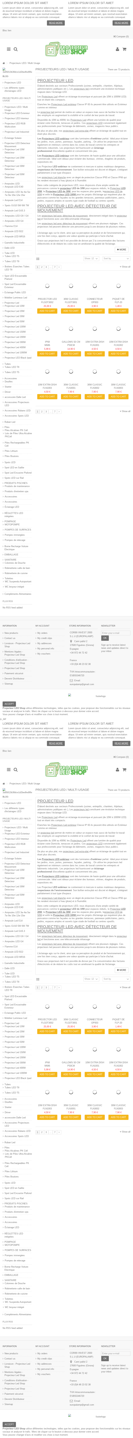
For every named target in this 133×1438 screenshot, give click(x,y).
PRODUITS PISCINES (16, 483)
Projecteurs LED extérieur (55, 138)
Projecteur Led (55, 80)
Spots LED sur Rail (14, 478)
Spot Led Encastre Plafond (18, 472)
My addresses (44, 643)
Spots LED (10, 462)
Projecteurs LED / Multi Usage (16, 108)
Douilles (9, 381)
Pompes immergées (15, 535)
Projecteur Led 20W (14, 311)
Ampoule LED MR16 (15, 236)
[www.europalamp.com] (66, 49)
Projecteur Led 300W (15, 342)
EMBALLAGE (11, 554)
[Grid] (37, 259)
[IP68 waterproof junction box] (47, 328)
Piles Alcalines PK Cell (16, 430)
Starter (8, 386)
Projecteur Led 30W (14, 316)
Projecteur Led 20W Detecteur (14, 159)
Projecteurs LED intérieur (55, 155)
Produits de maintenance (17, 486)
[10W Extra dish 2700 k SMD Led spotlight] (95, 328)
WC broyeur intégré (14, 586)
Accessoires (11, 378)
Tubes (8, 364)
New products (11, 633)
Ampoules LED (12, 183)
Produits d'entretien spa (16, 491)
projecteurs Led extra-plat (76, 131)
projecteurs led (81, 89)
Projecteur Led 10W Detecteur (14, 151)
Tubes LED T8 (12, 261)
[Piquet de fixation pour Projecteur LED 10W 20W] (118, 286)
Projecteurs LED (13, 82)
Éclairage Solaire (13, 138)
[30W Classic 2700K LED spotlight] (71, 371)
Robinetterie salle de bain (17, 568)
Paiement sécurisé (14, 673)
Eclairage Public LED (15, 292)
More (122, 249)
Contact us (10, 638)
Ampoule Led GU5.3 (15, 210)
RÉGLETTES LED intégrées (14, 515)
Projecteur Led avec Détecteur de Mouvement (77, 208)
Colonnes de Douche (15, 563)
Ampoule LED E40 (14, 186)
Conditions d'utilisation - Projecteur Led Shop (16, 661)
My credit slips (44, 638)
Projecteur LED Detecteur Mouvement (17, 145)
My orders (42, 633)
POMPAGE (10, 521)
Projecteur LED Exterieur (17, 113)
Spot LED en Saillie (14, 467)
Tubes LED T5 (12, 256)
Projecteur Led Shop (15, 668)
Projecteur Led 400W (15, 347)
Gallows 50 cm (71, 342)
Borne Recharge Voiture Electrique (16, 548)
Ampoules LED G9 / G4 (16, 215)
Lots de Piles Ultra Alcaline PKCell (18, 435)
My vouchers (43, 653)
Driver (8, 392)
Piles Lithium (11, 451)
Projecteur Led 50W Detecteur (14, 176)
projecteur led (47, 112)
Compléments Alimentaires (18, 594)
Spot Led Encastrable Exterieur (15, 286)
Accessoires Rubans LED (17, 410)
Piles (7, 427)
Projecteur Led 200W (15, 337)
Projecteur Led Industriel (17, 132)
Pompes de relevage (15, 540)
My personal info (45, 648)
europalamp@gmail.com (82, 684)
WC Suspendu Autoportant (18, 581)
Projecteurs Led (49, 96)
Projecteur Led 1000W (16, 352)
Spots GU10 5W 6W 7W (17, 205)
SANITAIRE (10, 559)
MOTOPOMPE (12, 524)
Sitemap (9, 683)
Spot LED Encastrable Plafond (16, 277)
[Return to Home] (4, 63)
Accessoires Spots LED (17, 415)
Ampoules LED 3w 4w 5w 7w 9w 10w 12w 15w (17, 193)
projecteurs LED (94, 123)
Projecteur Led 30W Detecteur (14, 167)
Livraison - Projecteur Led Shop (17, 645)
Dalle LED (10, 248)
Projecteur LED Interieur (17, 118)
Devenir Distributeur (14, 678)
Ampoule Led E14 (14, 200)
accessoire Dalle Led (15, 397)
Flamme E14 (11, 226)
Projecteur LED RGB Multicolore (15, 125)
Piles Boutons (12, 456)
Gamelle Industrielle (14, 242)
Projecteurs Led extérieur (63, 104)
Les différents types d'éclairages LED (14, 89)
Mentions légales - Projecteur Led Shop (15, 653)
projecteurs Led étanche (54, 177)
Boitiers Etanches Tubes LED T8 (17, 268)
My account (42, 626)
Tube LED (10, 253)
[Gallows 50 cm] (71, 328)
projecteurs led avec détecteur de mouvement (65, 215)
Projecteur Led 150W (15, 332)
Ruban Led (10, 422)
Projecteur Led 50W (14, 321)
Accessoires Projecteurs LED (17, 404)
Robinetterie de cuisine (16, 573)
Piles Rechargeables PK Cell (17, 444)
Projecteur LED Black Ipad (18, 357)
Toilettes (9, 578)
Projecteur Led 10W (14, 306)
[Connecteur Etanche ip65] (95, 286)
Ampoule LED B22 (14, 231)
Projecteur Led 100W (15, 326)
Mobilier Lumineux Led (16, 297)
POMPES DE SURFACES (18, 529)
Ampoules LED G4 (14, 221)
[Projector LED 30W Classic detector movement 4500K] (47, 286)
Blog (5, 76)
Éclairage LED (12, 507)
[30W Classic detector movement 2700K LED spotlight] (71, 286)
